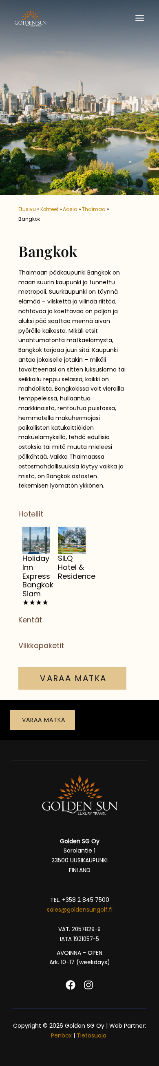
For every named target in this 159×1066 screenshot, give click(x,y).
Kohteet (49, 209)
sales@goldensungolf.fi (80, 910)
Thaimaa (94, 209)
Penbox (61, 1035)
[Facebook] (70, 985)
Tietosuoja (92, 1035)
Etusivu (27, 209)
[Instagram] (88, 985)
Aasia (70, 209)
